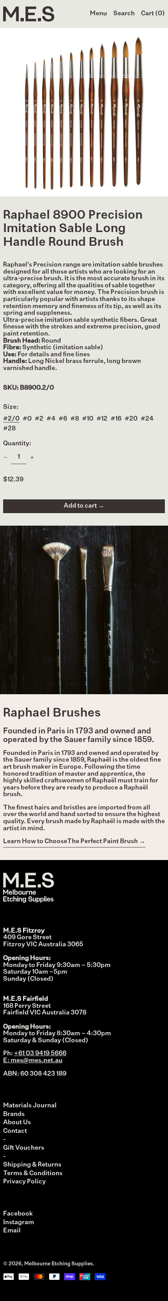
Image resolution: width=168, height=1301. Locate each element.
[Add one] (32, 457)
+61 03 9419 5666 (40, 1054)
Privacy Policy (24, 1182)
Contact (15, 1131)
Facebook (18, 1214)
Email (12, 1231)
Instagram (18, 1222)
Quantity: (17, 444)
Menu (98, 14)
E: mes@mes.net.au (33, 1061)
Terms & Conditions (33, 1173)
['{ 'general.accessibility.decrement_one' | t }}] (5, 457)
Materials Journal (30, 1106)
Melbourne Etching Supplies (58, 1264)
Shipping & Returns (32, 1165)
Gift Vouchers (23, 1148)
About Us (17, 1123)
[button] (124, 14)
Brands (14, 1114)
